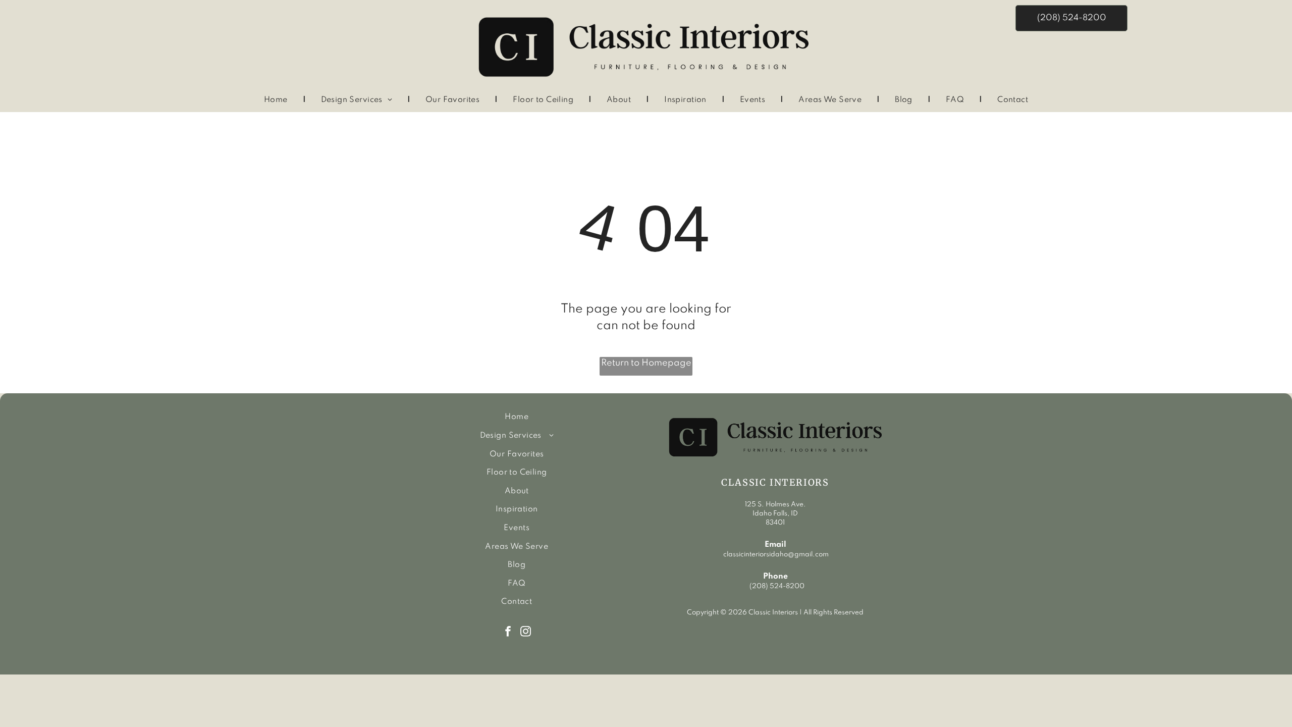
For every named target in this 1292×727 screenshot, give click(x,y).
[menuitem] (277, 100)
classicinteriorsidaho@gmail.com (775, 554)
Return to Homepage (646, 363)
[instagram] (525, 633)
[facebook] (508, 633)
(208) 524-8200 (776, 586)
